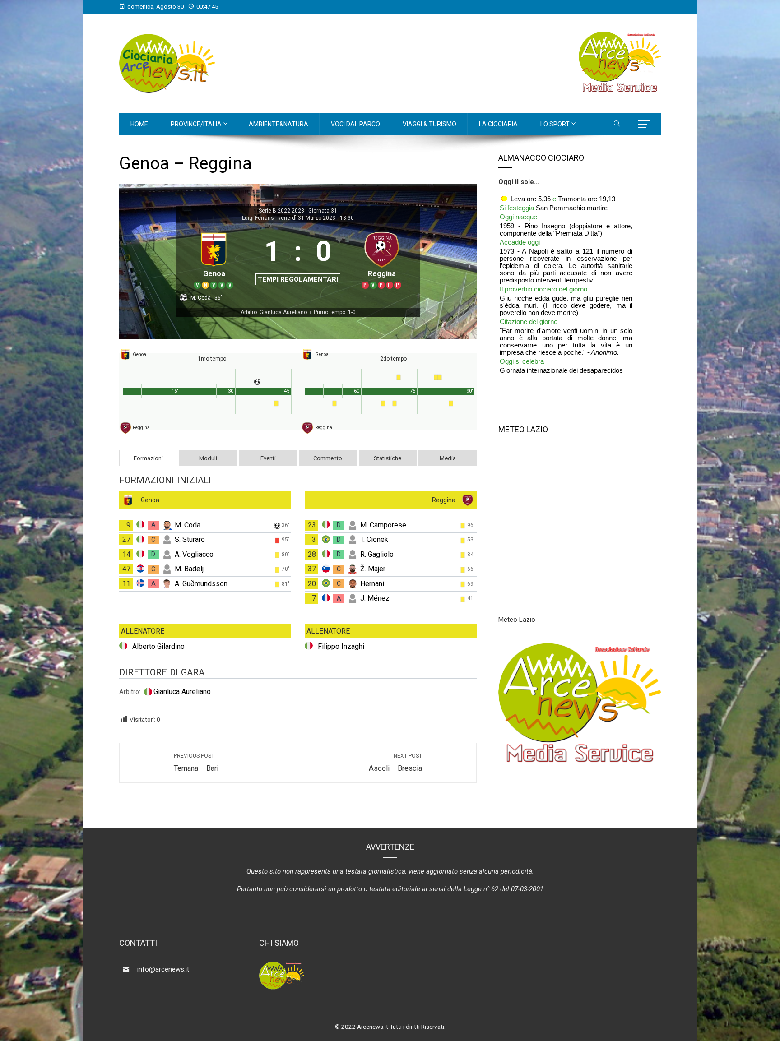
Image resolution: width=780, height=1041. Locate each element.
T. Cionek (374, 539)
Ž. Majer (372, 568)
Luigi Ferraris (258, 218)
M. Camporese (383, 525)
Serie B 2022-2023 (281, 211)
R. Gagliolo (377, 554)
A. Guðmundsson (201, 583)
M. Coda (187, 525)
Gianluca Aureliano (182, 691)
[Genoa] (214, 259)
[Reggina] (382, 259)
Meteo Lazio (516, 619)
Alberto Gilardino (158, 646)
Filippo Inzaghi (341, 646)
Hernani (372, 583)
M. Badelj (189, 568)
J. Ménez (375, 598)
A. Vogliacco (194, 554)
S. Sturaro (190, 539)
